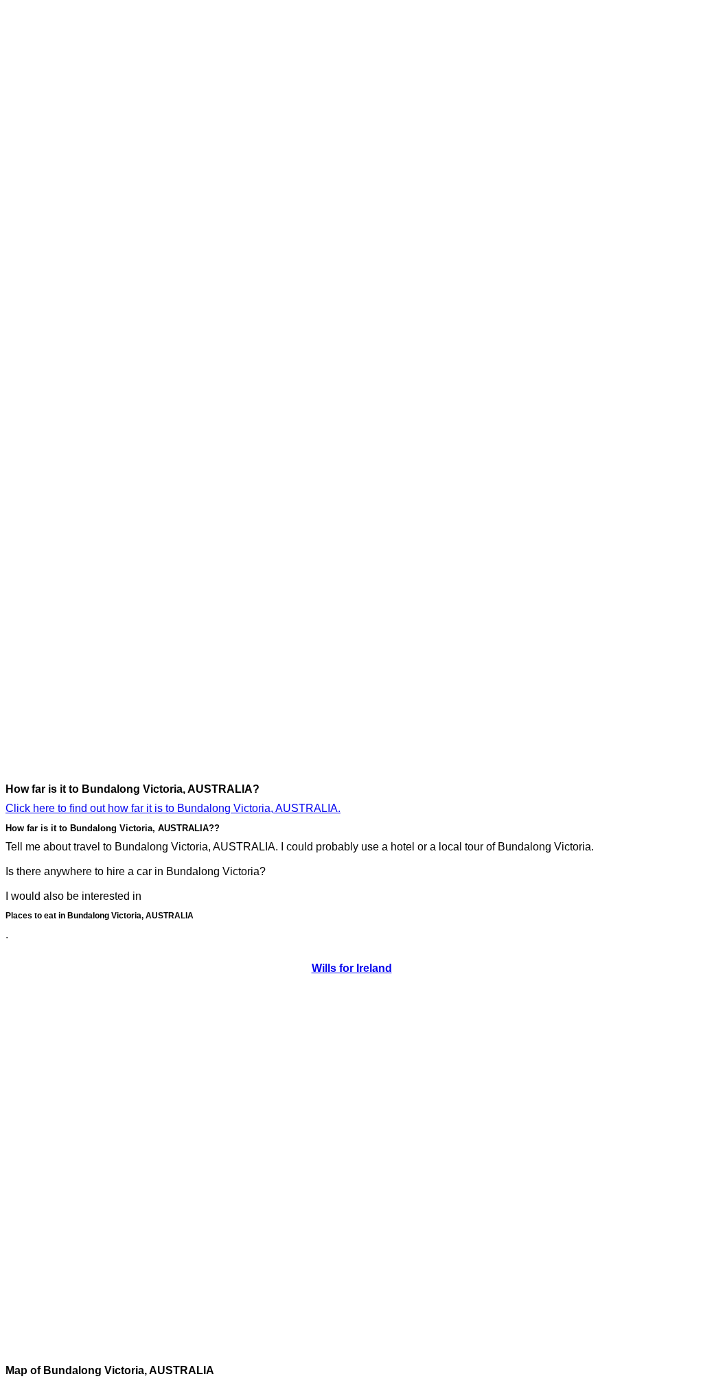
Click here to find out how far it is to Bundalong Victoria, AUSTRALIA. (173, 808)
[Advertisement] (60, 211)
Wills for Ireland (352, 968)
